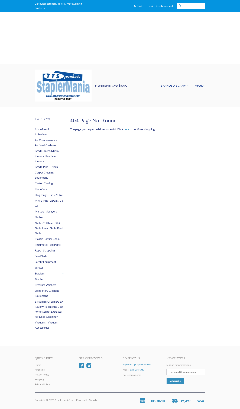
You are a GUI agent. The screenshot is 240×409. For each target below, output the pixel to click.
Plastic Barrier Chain (47, 238)
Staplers (40, 273)
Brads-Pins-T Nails (46, 166)
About (199, 85)
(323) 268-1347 (136, 370)
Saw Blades (41, 256)
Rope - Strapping (45, 250)
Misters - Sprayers (46, 211)
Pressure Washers (45, 284)
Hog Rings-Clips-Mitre (49, 195)
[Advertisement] (120, 38)
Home (38, 365)
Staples (39, 279)
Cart (139, 5)
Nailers (39, 217)
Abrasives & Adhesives (42, 131)
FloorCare (41, 189)
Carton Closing (44, 183)
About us (40, 369)
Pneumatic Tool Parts (48, 244)
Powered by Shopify (86, 400)
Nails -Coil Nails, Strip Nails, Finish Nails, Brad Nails (49, 228)
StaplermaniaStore (65, 400)
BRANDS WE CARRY (174, 85)
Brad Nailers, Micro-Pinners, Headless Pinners (47, 156)
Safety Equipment (45, 261)
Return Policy (42, 374)
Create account (164, 5)
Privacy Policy (42, 384)
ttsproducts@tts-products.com (137, 364)
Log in (151, 5)
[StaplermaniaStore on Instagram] (89, 366)
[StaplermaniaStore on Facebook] (81, 366)
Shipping (39, 379)
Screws (39, 267)
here (126, 129)
